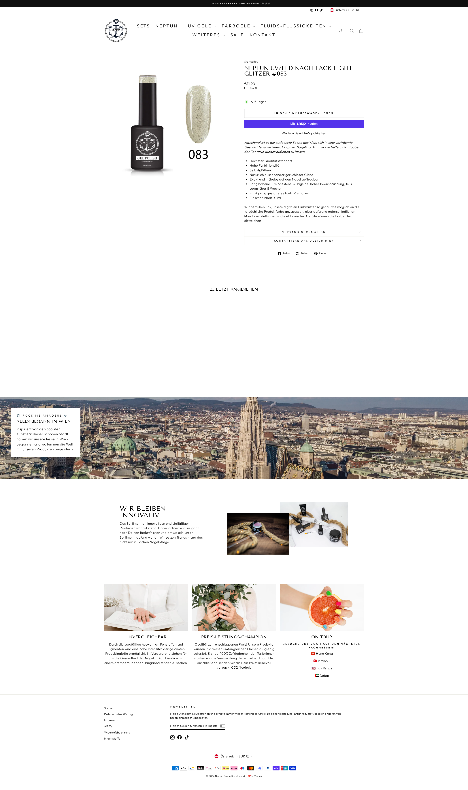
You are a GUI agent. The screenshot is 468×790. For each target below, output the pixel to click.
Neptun (168, 26)
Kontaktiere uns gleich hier (304, 240)
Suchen (109, 708)
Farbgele (237, 26)
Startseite (250, 61)
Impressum (111, 720)
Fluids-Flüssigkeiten (294, 26)
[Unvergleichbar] (146, 607)
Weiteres (207, 34)
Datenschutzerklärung (118, 714)
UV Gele (201, 26)
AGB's (108, 726)
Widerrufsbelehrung (117, 732)
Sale (237, 34)
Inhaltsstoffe (112, 738)
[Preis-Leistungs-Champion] (234, 607)
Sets (143, 26)
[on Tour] (322, 607)
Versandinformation (304, 232)
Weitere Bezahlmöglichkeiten (304, 133)
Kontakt (263, 34)
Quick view (135, 358)
